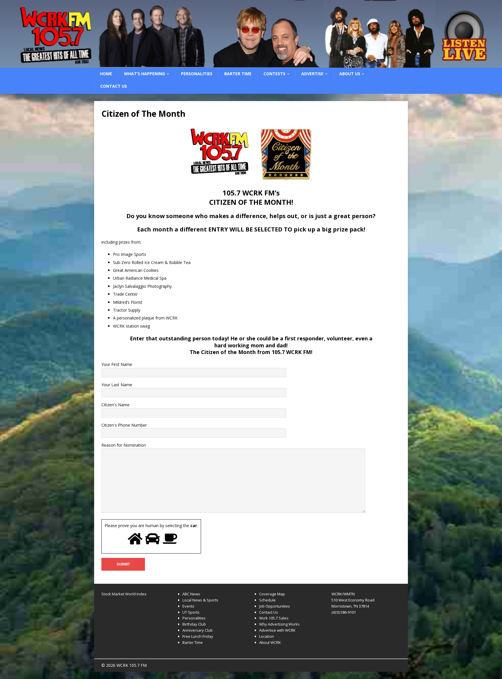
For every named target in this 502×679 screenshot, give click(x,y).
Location (266, 636)
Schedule (267, 600)
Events (188, 606)
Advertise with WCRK (277, 630)
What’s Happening (144, 73)
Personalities (196, 73)
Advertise (312, 73)
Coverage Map (272, 594)
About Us (349, 73)
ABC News (191, 594)
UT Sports (191, 612)
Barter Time (238, 73)
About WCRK (270, 642)
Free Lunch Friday (197, 636)
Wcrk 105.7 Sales (273, 618)
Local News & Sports (200, 600)
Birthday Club (194, 624)
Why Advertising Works (279, 624)
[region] (251, 34)
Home (106, 73)
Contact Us (113, 86)
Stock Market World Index (123, 594)
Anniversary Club (197, 630)
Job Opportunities (274, 606)
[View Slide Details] (251, 34)
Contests (274, 73)
